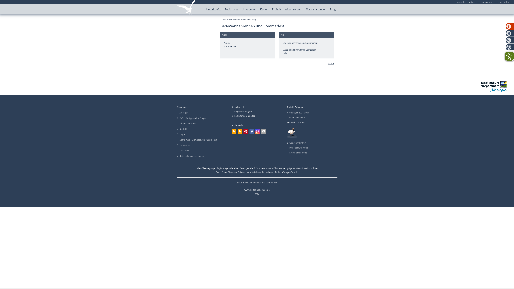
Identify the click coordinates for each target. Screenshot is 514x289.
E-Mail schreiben (297, 122)
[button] (234, 131)
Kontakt (183, 129)
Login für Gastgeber (243, 111)
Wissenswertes (294, 9)
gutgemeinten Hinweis (298, 168)
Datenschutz (185, 150)
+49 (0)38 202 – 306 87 (300, 112)
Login (182, 134)
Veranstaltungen (316, 9)
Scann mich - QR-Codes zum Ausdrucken (198, 139)
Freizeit (276, 9)
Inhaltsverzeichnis (187, 123)
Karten (264, 9)
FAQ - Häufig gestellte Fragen (192, 118)
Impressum (184, 145)
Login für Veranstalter (244, 115)
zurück (331, 63)
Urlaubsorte (249, 9)
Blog (333, 9)
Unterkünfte (213, 9)
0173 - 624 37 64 (297, 117)
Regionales (231, 9)
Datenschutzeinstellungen (191, 156)
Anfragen (183, 112)
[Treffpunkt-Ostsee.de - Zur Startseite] (186, 8)
